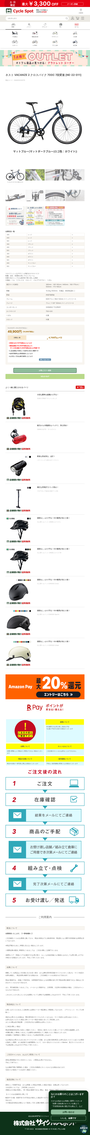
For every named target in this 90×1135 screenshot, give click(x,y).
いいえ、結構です (68, 1118)
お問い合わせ (68, 1112)
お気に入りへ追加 (45, 370)
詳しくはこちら (45, 359)
